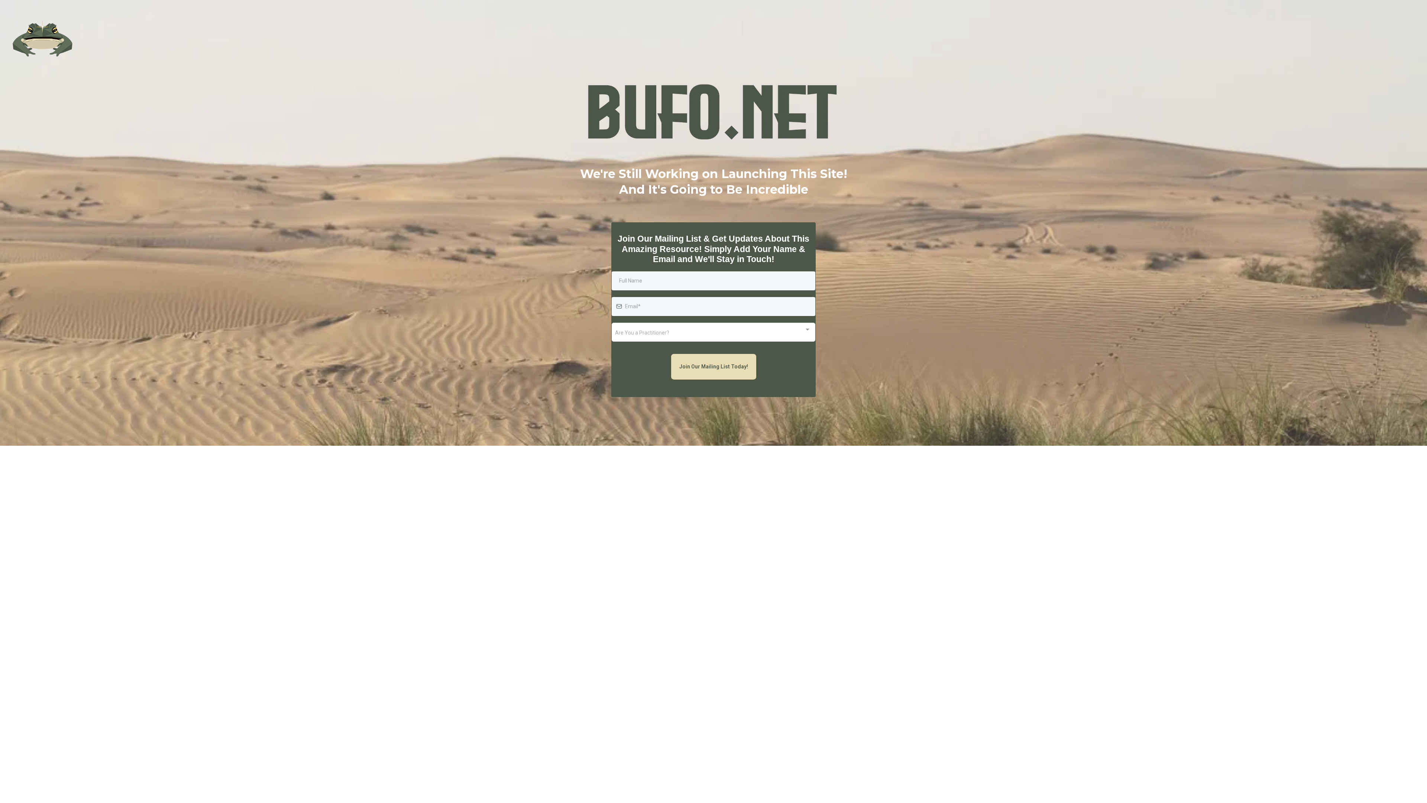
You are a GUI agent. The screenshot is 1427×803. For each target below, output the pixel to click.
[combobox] (713, 332)
